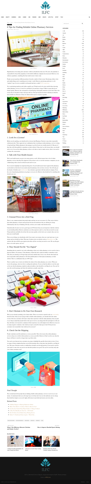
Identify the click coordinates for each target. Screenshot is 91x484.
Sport (56, 17)
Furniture (64, 70)
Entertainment (65, 60)
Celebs (64, 51)
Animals (64, 33)
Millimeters (65, 109)
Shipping (38, 420)
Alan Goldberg (10, 29)
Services (32, 420)
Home (2, 17)
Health (44, 17)
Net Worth (65, 116)
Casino (24, 17)
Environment (65, 62)
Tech (62, 17)
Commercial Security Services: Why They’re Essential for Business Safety (77, 192)
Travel (64, 139)
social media (55, 314)
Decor (64, 56)
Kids (63, 95)
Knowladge (65, 97)
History (64, 85)
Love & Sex (65, 105)
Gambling (65, 72)
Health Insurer (11, 420)
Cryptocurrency (66, 53)
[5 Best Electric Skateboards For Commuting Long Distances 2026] (66, 163)
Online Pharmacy (19, 420)
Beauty (8, 17)
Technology (65, 134)
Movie (64, 114)
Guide (64, 78)
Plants (64, 118)
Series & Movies (66, 126)
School (64, 124)
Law (63, 99)
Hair (39, 17)
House (64, 89)
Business (14, 17)
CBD (29, 17)
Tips (42, 420)
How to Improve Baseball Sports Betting (48, 427)
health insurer (24, 170)
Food (64, 68)
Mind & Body (65, 112)
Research (27, 420)
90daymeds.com (51, 239)
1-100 (64, 31)
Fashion (34, 17)
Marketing (65, 107)
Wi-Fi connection (44, 83)
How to (64, 91)
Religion (64, 122)
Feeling (64, 66)
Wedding (64, 143)
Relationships (65, 120)
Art (63, 35)
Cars (19, 17)
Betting (64, 39)
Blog (63, 41)
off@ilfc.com (48, 477)
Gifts (64, 76)
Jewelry (64, 93)
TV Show (64, 141)
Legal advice (65, 101)
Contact (87, 481)
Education (65, 58)
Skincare (64, 128)
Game (64, 74)
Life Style (50, 17)
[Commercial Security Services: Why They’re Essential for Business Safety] (66, 193)
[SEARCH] (82, 23)
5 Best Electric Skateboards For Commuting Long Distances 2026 (76, 162)
